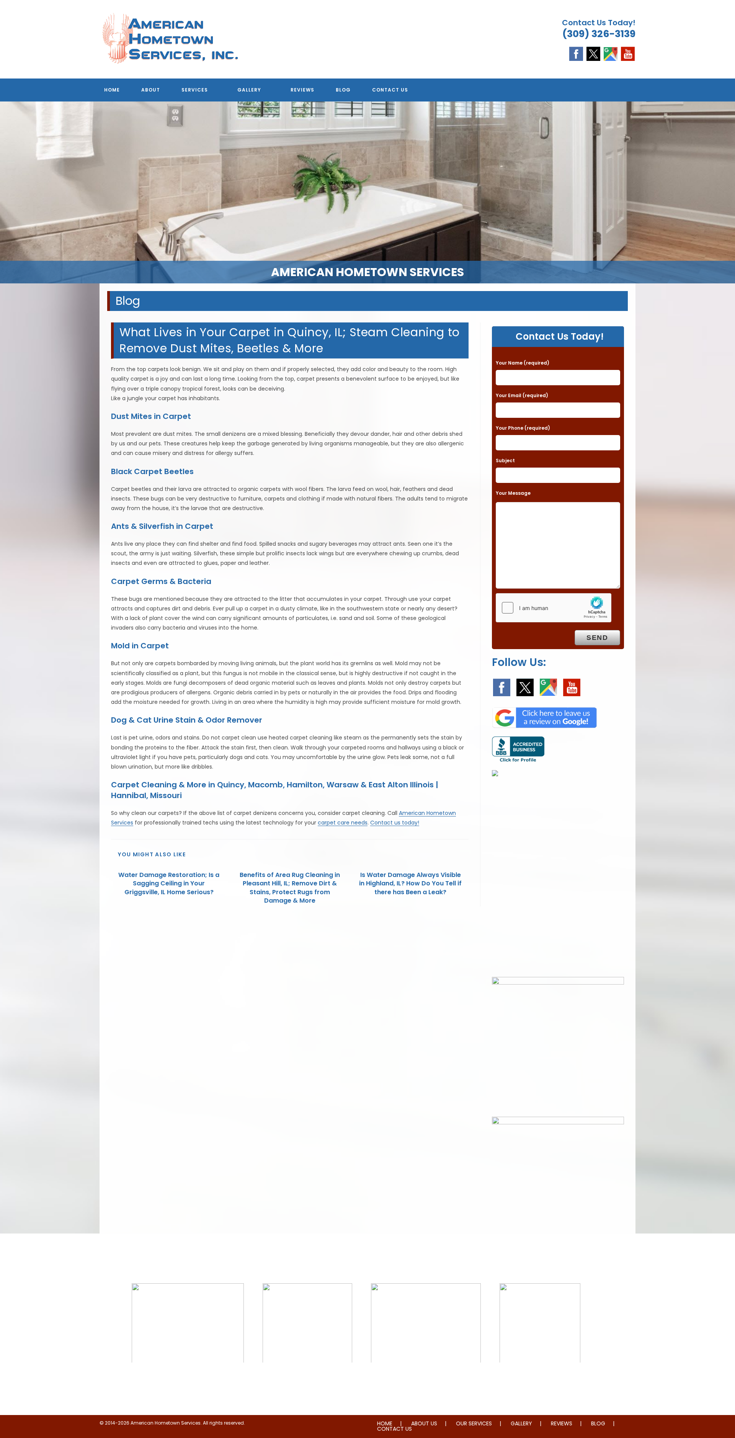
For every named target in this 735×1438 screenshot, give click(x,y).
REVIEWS (561, 1423)
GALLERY (521, 1423)
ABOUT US (424, 1423)
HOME (384, 1423)
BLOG (598, 1423)
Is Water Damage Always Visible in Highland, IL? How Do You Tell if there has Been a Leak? (410, 884)
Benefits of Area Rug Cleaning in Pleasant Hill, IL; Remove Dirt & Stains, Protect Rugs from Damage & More (290, 888)
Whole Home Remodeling (540, 1378)
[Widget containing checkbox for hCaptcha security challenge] (553, 607)
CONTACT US (394, 1429)
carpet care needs (343, 822)
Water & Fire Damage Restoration (426, 1378)
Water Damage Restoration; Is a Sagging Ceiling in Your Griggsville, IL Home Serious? (168, 884)
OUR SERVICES (474, 1423)
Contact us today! (394, 822)
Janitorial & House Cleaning (307, 1378)
